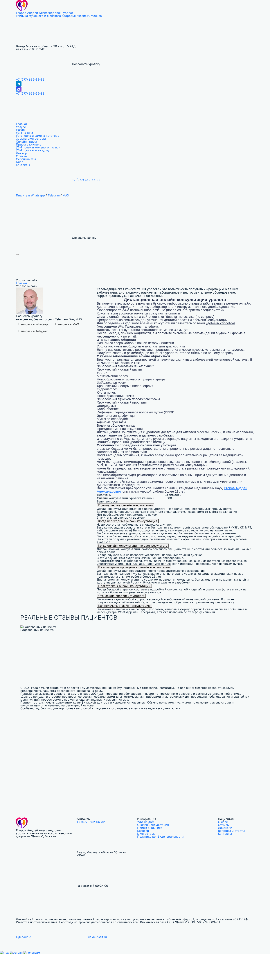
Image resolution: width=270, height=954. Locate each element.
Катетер (143, 831)
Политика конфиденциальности (160, 836)
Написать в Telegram (33, 331)
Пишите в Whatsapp (30, 195)
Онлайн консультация (153, 825)
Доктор (21, 153)
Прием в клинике (28, 144)
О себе (223, 822)
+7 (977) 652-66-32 (30, 79)
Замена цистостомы (31, 138)
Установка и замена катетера (37, 135)
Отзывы (21, 156)
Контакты (23, 165)
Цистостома (146, 833)
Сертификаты (26, 159)
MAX (66, 195)
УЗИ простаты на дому (32, 150)
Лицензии (225, 828)
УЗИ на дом (24, 133)
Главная (22, 124)
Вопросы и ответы (231, 831)
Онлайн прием (26, 141)
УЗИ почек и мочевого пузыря (38, 147)
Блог (19, 162)
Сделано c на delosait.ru (61, 937)
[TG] (135, 83)
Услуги (21, 127)
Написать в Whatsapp (34, 324)
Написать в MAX (67, 324)
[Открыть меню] (17, 254)
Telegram (54, 195)
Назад (20, 130)
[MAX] (135, 89)
